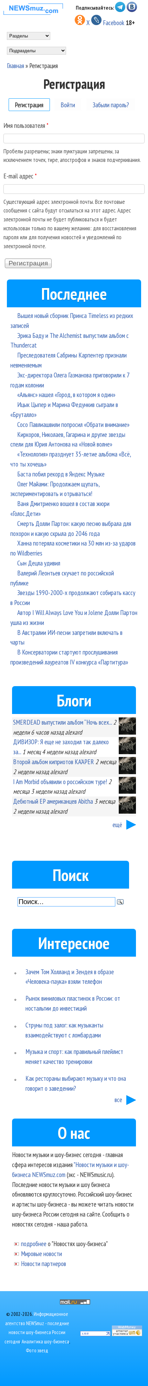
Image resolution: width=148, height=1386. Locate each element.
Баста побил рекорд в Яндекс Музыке (61, 474)
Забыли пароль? (111, 104)
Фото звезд (37, 1350)
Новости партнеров (43, 1263)
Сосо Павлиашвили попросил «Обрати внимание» (73, 424)
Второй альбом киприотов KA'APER (53, 761)
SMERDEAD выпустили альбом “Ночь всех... (62, 722)
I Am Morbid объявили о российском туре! (60, 781)
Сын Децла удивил (38, 563)
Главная (15, 65)
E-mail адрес (20, 176)
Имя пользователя (26, 125)
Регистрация (32, 104)
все (118, 1099)
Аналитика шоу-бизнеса (45, 1341)
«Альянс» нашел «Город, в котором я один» (66, 394)
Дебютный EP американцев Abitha (53, 801)
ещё (117, 824)
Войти (68, 104)
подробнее (33, 1243)
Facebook (113, 22)
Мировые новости (41, 1253)
